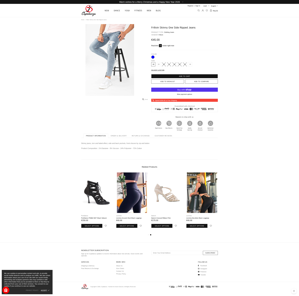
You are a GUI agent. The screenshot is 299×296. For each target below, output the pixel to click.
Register (190, 6)
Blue (152, 57)
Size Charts (120, 268)
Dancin (153, 216)
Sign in (197, 6)
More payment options (184, 94)
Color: (154, 54)
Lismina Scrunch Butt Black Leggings (129, 218)
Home (82, 19)
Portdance (84, 216)
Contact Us (120, 271)
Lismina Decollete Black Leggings (197, 218)
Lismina (118, 216)
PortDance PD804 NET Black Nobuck (94, 218)
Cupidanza (91, 10)
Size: (153, 61)
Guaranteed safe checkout (184, 106)
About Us (119, 266)
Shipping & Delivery (87, 266)
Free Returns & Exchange (90, 268)
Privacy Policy (121, 274)
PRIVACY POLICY (32, 290)
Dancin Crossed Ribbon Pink (161, 218)
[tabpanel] (167, 202)
